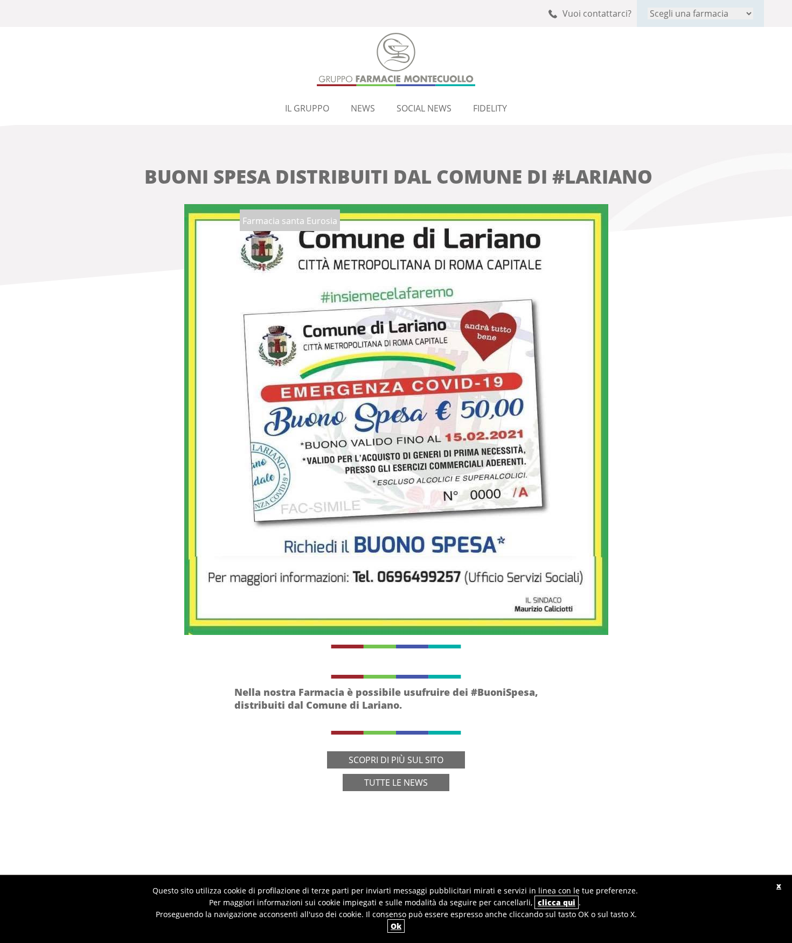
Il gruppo (307, 108)
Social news (424, 108)
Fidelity (490, 108)
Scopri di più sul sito (396, 760)
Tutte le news (396, 782)
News (363, 108)
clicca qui (556, 902)
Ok (396, 926)
